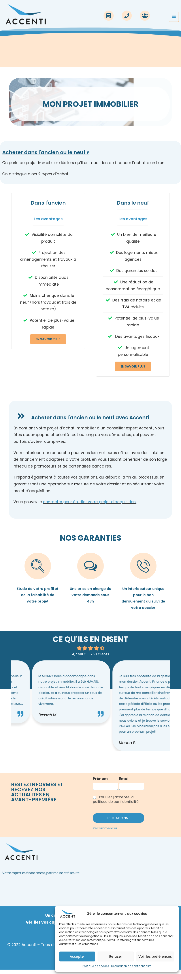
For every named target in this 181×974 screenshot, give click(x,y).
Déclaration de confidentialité (131, 966)
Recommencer (105, 828)
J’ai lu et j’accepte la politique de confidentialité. (116, 799)
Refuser (115, 956)
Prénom (100, 778)
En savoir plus (48, 339)
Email (124, 778)
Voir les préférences (155, 956)
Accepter (77, 956)
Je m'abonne (119, 818)
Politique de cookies (96, 966)
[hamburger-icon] (174, 17)
